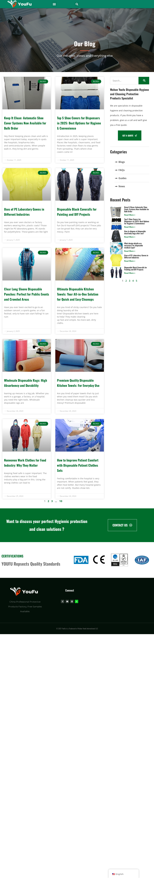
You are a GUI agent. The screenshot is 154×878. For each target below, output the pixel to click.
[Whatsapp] (76, 601)
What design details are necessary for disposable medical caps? (133, 245)
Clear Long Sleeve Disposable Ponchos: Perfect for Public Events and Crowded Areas (26, 294)
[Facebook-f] (62, 601)
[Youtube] (67, 601)
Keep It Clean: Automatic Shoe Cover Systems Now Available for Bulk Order (25, 123)
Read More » (129, 215)
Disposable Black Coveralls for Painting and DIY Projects (135, 268)
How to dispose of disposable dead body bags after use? (135, 232)
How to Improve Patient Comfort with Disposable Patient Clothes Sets (77, 465)
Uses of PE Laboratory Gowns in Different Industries (136, 256)
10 (60, 501)
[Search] (144, 80)
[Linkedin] (72, 601)
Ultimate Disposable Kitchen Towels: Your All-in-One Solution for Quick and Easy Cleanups (77, 294)
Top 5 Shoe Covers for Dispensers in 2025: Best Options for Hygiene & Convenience (79, 123)
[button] (54, 4)
